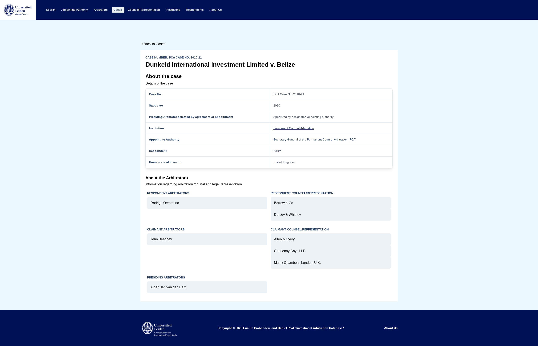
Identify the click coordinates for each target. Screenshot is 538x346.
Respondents (195, 9)
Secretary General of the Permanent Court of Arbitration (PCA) (314, 139)
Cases (118, 9)
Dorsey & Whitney (287, 214)
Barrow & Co (283, 203)
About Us (216, 9)
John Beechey (161, 239)
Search (51, 9)
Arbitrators (101, 9)
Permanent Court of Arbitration (293, 128)
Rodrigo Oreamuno (164, 203)
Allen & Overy (284, 239)
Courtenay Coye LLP (289, 251)
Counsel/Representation (144, 9)
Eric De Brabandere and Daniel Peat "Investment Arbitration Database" (293, 328)
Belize (277, 150)
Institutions (173, 9)
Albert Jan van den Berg (168, 287)
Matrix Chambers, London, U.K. (297, 262)
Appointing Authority (75, 9)
